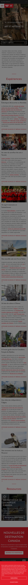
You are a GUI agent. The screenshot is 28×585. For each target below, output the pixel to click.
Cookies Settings (14, 578)
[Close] (26, 563)
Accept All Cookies (14, 582)
